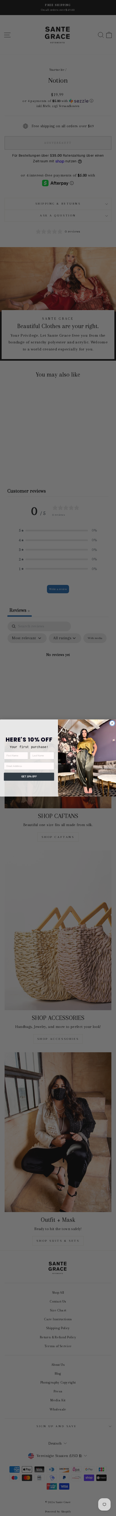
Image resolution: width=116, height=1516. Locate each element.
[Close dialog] (112, 723)
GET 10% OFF (29, 776)
